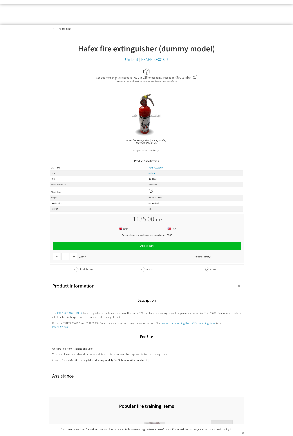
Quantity (82, 256)
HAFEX (78, 313)
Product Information (146, 286)
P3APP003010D (155, 167)
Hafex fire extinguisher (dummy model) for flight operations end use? (107, 360)
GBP (125, 229)
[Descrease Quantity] (56, 256)
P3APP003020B (60, 327)
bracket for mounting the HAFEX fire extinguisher (188, 323)
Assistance (146, 376)
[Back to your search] (54, 29)
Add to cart (147, 245)
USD (174, 229)
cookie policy (221, 429)
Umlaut (151, 173)
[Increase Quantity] (73, 256)
